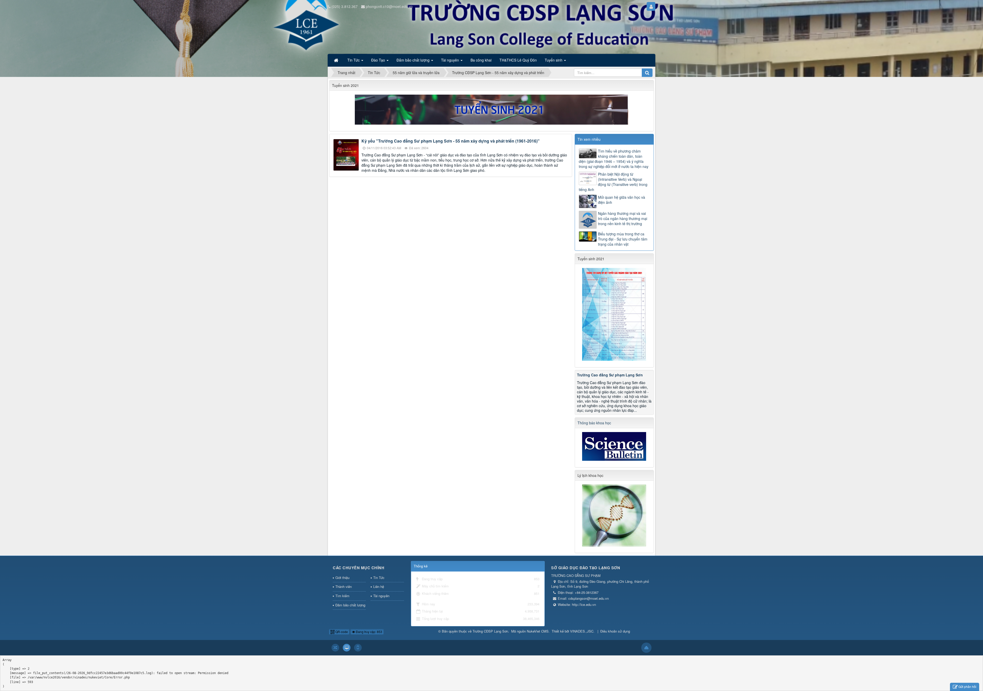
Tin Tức (378, 577)
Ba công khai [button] (481, 60)
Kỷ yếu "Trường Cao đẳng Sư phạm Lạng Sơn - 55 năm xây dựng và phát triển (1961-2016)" (450, 141)
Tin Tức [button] (354, 60)
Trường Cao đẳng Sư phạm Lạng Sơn (610, 374)
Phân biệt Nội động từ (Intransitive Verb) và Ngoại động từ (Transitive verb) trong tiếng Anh (613, 182)
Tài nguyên (381, 595)
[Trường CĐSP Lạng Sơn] (348, 32)
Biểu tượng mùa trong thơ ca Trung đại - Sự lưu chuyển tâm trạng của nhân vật (622, 239)
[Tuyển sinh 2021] (491, 109)
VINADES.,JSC (581, 631)
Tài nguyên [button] (450, 60)
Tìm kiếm (342, 595)
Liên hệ (378, 586)
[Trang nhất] (336, 60)
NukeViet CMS (538, 631)
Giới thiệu (342, 577)
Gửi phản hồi (967, 686)
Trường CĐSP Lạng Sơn (490, 631)
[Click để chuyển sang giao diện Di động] (358, 648)
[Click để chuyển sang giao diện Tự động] (335, 648)
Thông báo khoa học (594, 422)
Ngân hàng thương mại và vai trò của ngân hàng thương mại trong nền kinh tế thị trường (622, 218)
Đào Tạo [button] (378, 60)
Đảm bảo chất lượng (350, 605)
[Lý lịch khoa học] (614, 514)
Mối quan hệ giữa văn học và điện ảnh (621, 200)
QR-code (341, 631)
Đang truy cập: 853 (368, 631)
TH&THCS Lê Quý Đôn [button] (518, 60)
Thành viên (343, 586)
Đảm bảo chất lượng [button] (414, 60)
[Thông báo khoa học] (614, 445)
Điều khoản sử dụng (615, 631)
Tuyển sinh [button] (554, 60)
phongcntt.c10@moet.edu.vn (389, 6)
